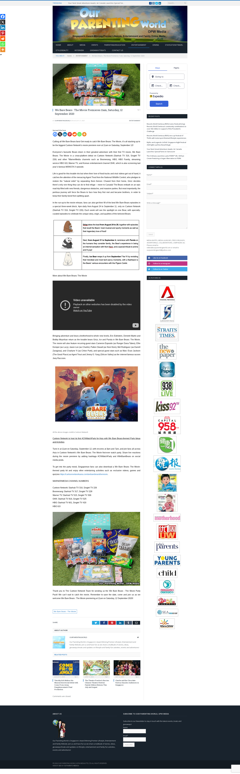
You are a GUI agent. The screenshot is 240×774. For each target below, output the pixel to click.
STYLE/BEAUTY (62, 50)
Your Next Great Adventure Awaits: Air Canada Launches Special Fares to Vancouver (97, 3)
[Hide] (1, 55)
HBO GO (63, 163)
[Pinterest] (70, 134)
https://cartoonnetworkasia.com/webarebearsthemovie (84, 474)
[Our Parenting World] (120, 23)
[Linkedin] (65, 134)
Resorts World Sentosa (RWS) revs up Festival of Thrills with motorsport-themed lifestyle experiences (166, 136)
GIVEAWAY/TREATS (98, 50)
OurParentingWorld (62, 121)
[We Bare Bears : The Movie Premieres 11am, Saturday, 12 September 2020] (96, 85)
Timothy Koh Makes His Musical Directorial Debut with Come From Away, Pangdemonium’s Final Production (66, 684)
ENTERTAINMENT (138, 45)
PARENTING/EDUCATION (114, 45)
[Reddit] (74, 134)
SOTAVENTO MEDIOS (71, 765)
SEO (60, 765)
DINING (155, 45)
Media (82, 45)
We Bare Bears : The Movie (64, 611)
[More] (84, 134)
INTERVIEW (79, 50)
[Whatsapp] (79, 134)
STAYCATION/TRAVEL (174, 45)
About (70, 45)
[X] (60, 134)
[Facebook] (55, 134)
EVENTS (95, 45)
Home (58, 45)
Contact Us (117, 50)
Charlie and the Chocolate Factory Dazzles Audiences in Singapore (127, 682)
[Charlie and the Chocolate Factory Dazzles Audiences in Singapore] (127, 669)
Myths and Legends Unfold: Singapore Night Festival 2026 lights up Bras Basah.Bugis (166, 143)
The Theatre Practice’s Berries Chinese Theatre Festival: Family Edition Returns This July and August (97, 683)
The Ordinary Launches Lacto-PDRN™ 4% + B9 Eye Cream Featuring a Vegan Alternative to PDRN (165, 157)
